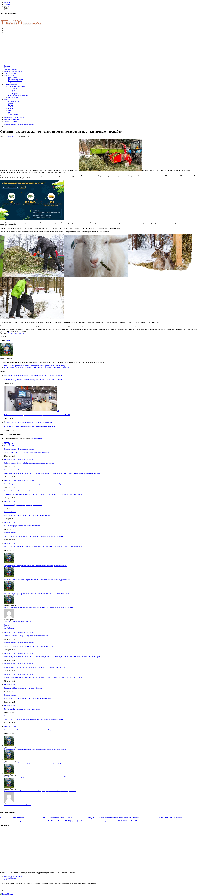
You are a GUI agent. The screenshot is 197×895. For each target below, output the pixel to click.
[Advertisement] (98, 49)
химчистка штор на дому (99, 821)
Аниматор (2, 817)
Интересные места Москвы (13, 71)
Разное (6, 99)
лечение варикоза (187, 817)
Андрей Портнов (11, 136)
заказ (158, 817)
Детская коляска (38, 817)
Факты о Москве (10, 73)
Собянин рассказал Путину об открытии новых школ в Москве (26, 452)
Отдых (10, 105)
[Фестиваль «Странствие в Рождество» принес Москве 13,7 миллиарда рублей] (32, 375)
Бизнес (10, 108)
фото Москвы (89, 821)
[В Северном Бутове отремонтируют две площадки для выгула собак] (29, 422)
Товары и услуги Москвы (17, 86)
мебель (193, 817)
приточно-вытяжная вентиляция (29, 821)
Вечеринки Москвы (15, 81)
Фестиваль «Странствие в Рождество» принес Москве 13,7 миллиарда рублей (33, 380)
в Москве (101, 817)
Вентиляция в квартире (19, 817)
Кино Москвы (13, 77)
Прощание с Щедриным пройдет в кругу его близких (23, 505)
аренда (96, 817)
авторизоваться (36, 438)
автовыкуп (84, 817)
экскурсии (142, 821)
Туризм (10, 103)
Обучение (15, 94)
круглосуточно (178, 817)
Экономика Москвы (11, 121)
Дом (9, 110)
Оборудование (13, 114)
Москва (45, 817)
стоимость (61, 821)
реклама (41, 821)
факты (80, 820)
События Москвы (10, 70)
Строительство (13, 101)
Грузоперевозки (30, 817)
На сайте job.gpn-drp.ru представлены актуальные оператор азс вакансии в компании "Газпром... (38, 594)
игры (165, 817)
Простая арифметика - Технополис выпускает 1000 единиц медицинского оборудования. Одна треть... (40, 607)
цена (107, 821)
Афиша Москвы (9, 75)
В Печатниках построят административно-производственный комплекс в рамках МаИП (37, 415)
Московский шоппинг (12, 84)
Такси (68, 817)
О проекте (7, 4)
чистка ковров (113, 821)
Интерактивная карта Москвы (14, 117)
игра (161, 817)
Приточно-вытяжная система (56, 817)
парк (4, 821)
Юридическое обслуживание (18, 95)
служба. (46, 821)
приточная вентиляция (12, 821)
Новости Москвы (10, 68)
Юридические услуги (76, 817)
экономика (133, 820)
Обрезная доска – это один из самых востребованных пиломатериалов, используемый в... (35, 566)
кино (170, 817)
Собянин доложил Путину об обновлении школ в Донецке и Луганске (29, 463)
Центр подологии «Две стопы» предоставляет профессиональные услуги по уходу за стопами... (37, 580)
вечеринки (129, 817)
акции (7, 340)
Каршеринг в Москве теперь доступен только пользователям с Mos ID (28, 515)
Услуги (14, 88)
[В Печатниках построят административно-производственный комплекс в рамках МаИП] (31, 411)
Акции (10, 83)
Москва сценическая (15, 79)
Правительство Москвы (12, 119)
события (53, 820)
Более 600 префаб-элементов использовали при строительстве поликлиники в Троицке (34, 484)
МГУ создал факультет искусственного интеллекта (22, 526)
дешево (136, 817)
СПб (65, 817)
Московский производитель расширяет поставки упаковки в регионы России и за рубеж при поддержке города (43, 494)
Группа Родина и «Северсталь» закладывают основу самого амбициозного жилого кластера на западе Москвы (43, 547)
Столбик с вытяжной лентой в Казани (17, 621)
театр (68, 820)
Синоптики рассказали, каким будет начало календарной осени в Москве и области (33, 536)
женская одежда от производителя (147, 817)
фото (85, 821)
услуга (74, 821)
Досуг (14, 90)
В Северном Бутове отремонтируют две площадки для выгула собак (29, 426)
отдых (1, 821)
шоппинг (121, 820)
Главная (7, 2)
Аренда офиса (8, 817)
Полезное (15, 92)
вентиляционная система (116, 817)
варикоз (107, 817)
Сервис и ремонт (14, 97)
